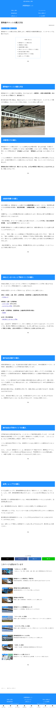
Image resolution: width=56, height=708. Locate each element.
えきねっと (5, 297)
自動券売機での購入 (23, 47)
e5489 (4, 312)
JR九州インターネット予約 (9, 319)
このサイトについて (14, 703)
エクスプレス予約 (7, 306)
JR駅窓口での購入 (23, 45)
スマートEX (5, 303)
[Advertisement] (28, 72)
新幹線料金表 (10, 701)
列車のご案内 (10, 699)
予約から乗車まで (6, 28)
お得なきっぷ (28, 701)
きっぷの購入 (13, 28)
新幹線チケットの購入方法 (25, 42)
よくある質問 (46, 701)
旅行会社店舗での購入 (24, 51)
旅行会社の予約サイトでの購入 (26, 53)
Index (26, 39)
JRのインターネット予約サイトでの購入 (29, 49)
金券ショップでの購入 (24, 56)
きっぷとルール (28, 699)
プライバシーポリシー (42, 703)
